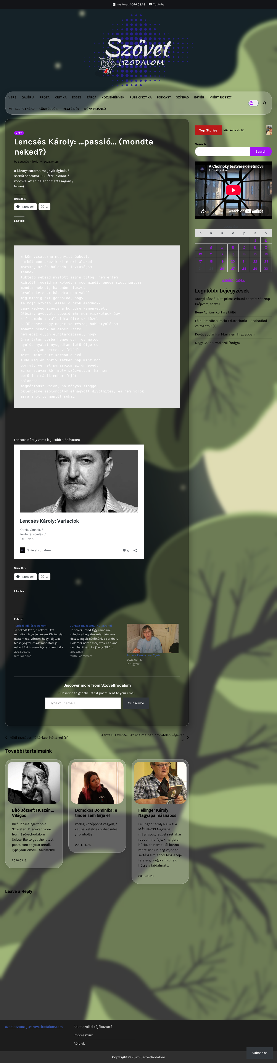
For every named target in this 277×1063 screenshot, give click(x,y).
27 (233, 268)
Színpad (182, 97)
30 (266, 268)
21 (244, 261)
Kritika (61, 97)
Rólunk (79, 1043)
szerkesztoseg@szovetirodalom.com (34, 1027)
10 (200, 254)
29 (255, 268)
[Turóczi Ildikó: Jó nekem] (42, 641)
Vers (12, 97)
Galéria (28, 97)
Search (200, 144)
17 (200, 261)
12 (222, 254)
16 (266, 254)
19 (222, 261)
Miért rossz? (220, 97)
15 (255, 254)
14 (244, 254)
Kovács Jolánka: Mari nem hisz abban (225, 334)
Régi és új (71, 109)
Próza (44, 97)
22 (255, 261)
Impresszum (83, 1035)
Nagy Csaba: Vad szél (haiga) (217, 343)
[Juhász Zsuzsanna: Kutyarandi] (98, 641)
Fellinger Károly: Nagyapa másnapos (157, 813)
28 (244, 268)
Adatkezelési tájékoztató (93, 1027)
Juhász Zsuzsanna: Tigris (144, 655)
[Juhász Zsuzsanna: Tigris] (153, 638)
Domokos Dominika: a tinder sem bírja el (96, 813)
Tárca (91, 97)
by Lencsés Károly (26, 161)
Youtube (158, 4)
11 (211, 254)
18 (211, 261)
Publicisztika (141, 97)
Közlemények (112, 97)
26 (222, 268)
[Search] (265, 103)
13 (233, 254)
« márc (227, 280)
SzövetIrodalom (152, 1057)
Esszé (77, 97)
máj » (240, 280)
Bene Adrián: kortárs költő (215, 312)
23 (266, 261)
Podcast (164, 97)
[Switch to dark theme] (253, 103)
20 (233, 261)
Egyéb (199, 97)
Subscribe (136, 703)
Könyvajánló (95, 109)
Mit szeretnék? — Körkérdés (33, 109)
